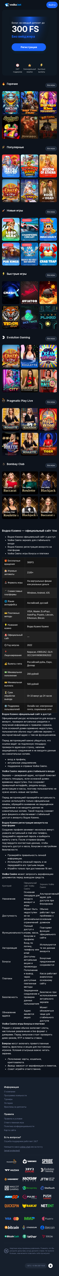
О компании (9, 1091)
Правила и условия (13, 1118)
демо (11, 113)
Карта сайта (10, 1130)
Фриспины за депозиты (15, 1107)
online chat (25, 1147)
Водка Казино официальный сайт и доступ (31, 536)
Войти (52, 4)
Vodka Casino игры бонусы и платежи (28, 553)
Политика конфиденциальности (19, 1126)
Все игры (51, 85)
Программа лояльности (15, 1095)
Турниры (8, 1099)
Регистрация (29, 47)
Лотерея (8, 1103)
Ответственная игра (14, 1122)
